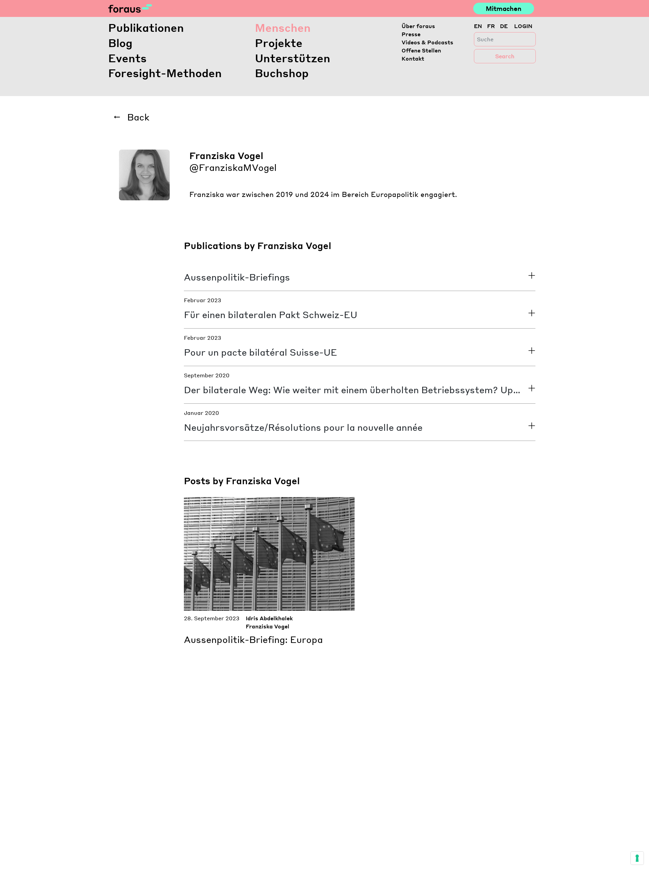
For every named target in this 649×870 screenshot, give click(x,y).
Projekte (279, 43)
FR (491, 25)
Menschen (283, 28)
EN (478, 25)
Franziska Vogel (267, 626)
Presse (411, 34)
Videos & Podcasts (427, 42)
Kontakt (413, 58)
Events (127, 58)
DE (504, 25)
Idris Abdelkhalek (269, 618)
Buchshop (282, 73)
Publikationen (146, 28)
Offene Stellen (421, 50)
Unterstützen (292, 58)
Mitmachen (504, 8)
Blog (120, 43)
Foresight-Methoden (165, 73)
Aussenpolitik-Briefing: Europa (253, 639)
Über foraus (418, 25)
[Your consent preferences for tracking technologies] (637, 858)
